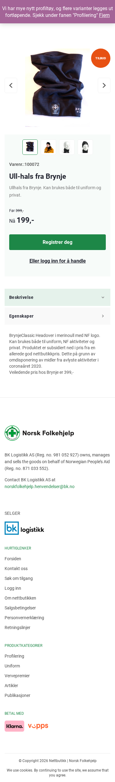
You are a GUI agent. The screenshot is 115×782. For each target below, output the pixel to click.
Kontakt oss (16, 568)
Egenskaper (21, 316)
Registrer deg (57, 242)
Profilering (14, 656)
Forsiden (13, 558)
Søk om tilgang (19, 578)
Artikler (11, 685)
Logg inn (13, 588)
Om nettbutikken (20, 598)
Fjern (104, 15)
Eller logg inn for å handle (57, 260)
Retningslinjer (17, 627)
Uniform (12, 666)
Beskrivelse (21, 297)
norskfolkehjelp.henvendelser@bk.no (40, 486)
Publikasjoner (17, 695)
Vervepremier (17, 675)
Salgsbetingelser (20, 608)
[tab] (57, 298)
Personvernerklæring (24, 617)
